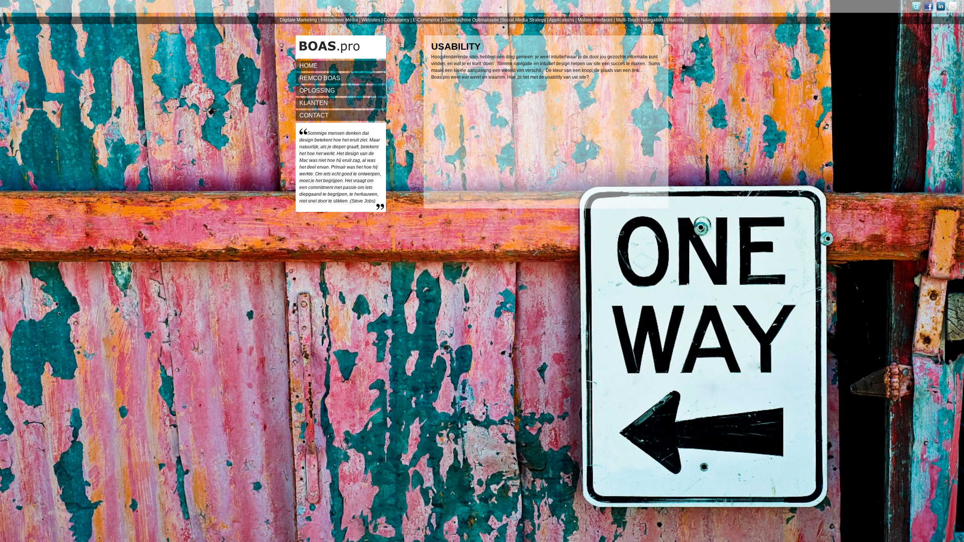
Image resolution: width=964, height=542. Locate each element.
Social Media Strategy (523, 20)
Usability (675, 20)
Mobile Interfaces (596, 20)
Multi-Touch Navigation (640, 20)
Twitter (918, 6)
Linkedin (942, 6)
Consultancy (397, 20)
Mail (954, 6)
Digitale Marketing (298, 20)
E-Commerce (427, 20)
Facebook (930, 6)
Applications (562, 20)
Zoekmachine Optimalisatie (471, 20)
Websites (371, 20)
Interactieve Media (339, 20)
